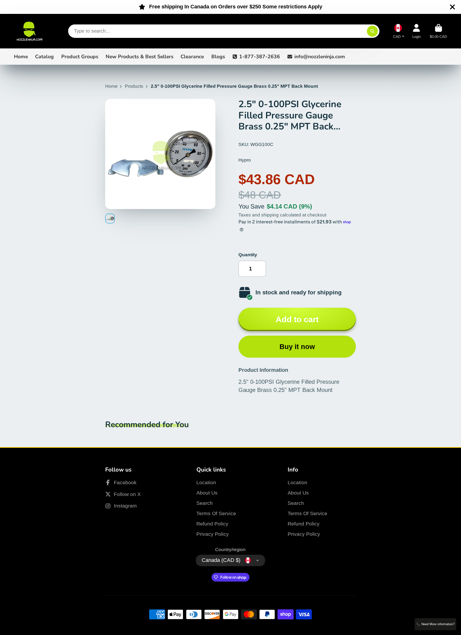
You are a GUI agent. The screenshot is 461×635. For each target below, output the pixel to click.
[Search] (372, 31)
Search (204, 503)
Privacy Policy (212, 534)
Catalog (44, 56)
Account (416, 31)
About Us (207, 492)
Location (206, 482)
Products (134, 86)
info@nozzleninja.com (319, 56)
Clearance (192, 56)
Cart (438, 31)
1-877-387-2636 (259, 56)
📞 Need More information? (435, 624)
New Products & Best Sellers (139, 56)
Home (21, 56)
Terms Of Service (216, 513)
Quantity (247, 254)
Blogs (218, 56)
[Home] (29, 31)
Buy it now (297, 346)
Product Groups (79, 56)
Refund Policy (212, 523)
